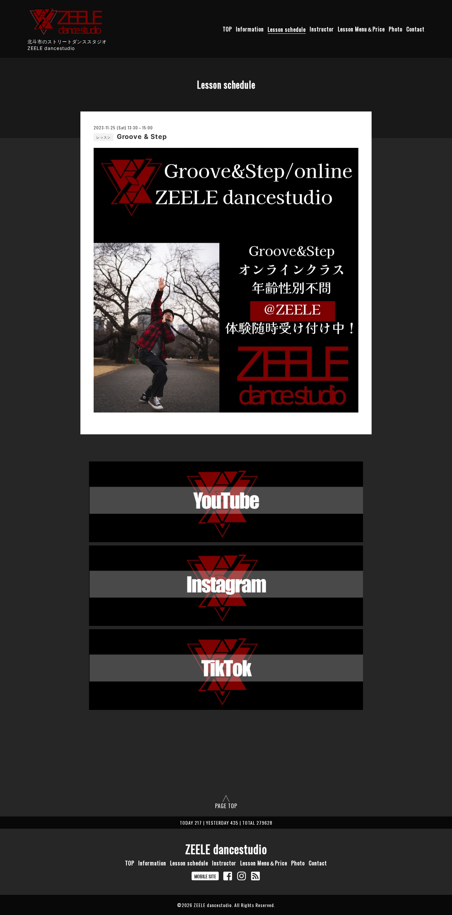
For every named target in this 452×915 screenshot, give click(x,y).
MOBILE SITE (205, 876)
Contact (415, 29)
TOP (227, 29)
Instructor (322, 29)
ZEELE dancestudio (226, 848)
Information (250, 29)
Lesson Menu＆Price (361, 29)
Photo (395, 29)
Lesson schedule (287, 29)
